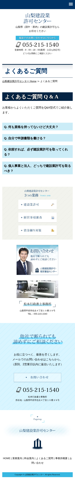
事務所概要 (61, 458)
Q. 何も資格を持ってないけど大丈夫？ (31, 127)
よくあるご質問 (44, 458)
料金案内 (29, 458)
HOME (6, 458)
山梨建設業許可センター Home (19, 81)
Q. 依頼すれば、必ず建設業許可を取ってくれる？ (36, 152)
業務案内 (17, 458)
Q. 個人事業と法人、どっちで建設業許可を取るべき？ (37, 168)
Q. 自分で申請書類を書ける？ (25, 138)
